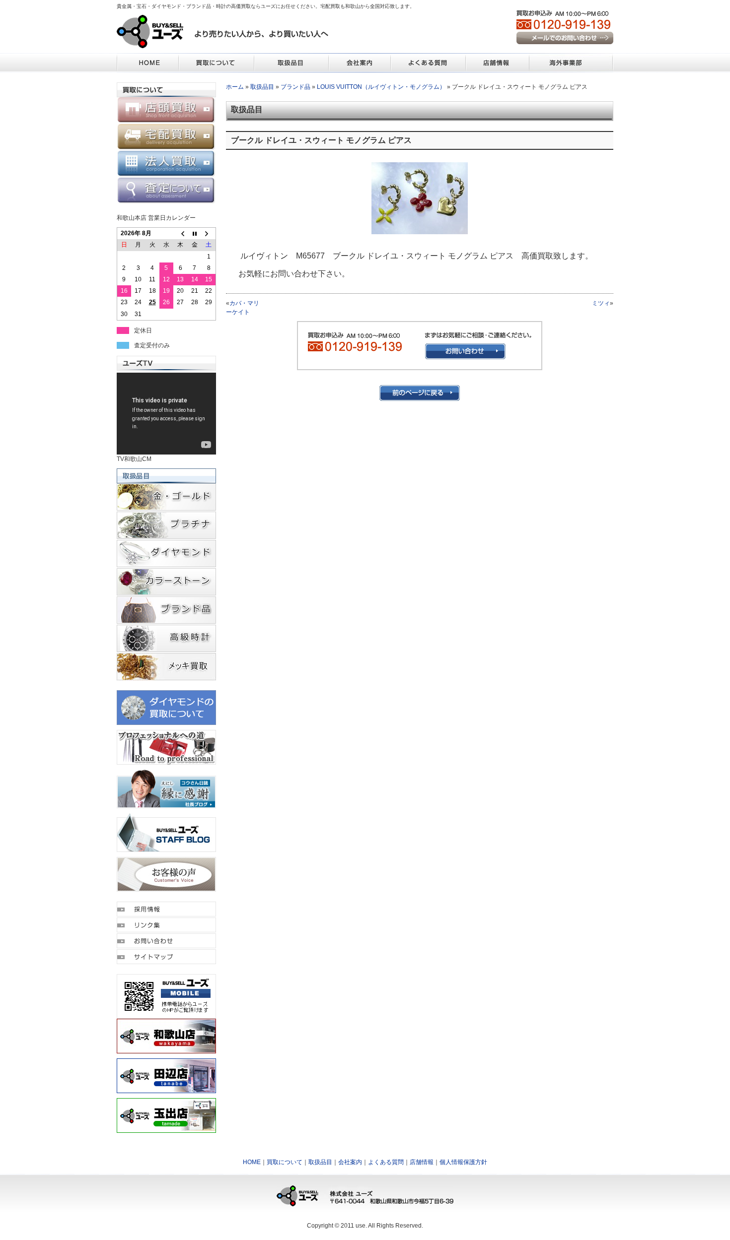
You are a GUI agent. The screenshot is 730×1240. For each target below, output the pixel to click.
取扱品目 (262, 86)
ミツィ (601, 303)
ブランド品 (295, 86)
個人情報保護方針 (463, 1162)
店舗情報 (422, 1162)
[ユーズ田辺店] (166, 1088)
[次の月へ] (209, 234)
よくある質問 (386, 1162)
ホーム (235, 86)
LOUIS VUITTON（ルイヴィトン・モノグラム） (381, 86)
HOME (252, 1162)
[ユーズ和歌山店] (166, 1048)
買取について (284, 1162)
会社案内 (350, 1162)
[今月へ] (195, 234)
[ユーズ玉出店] (166, 1128)
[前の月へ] (180, 234)
